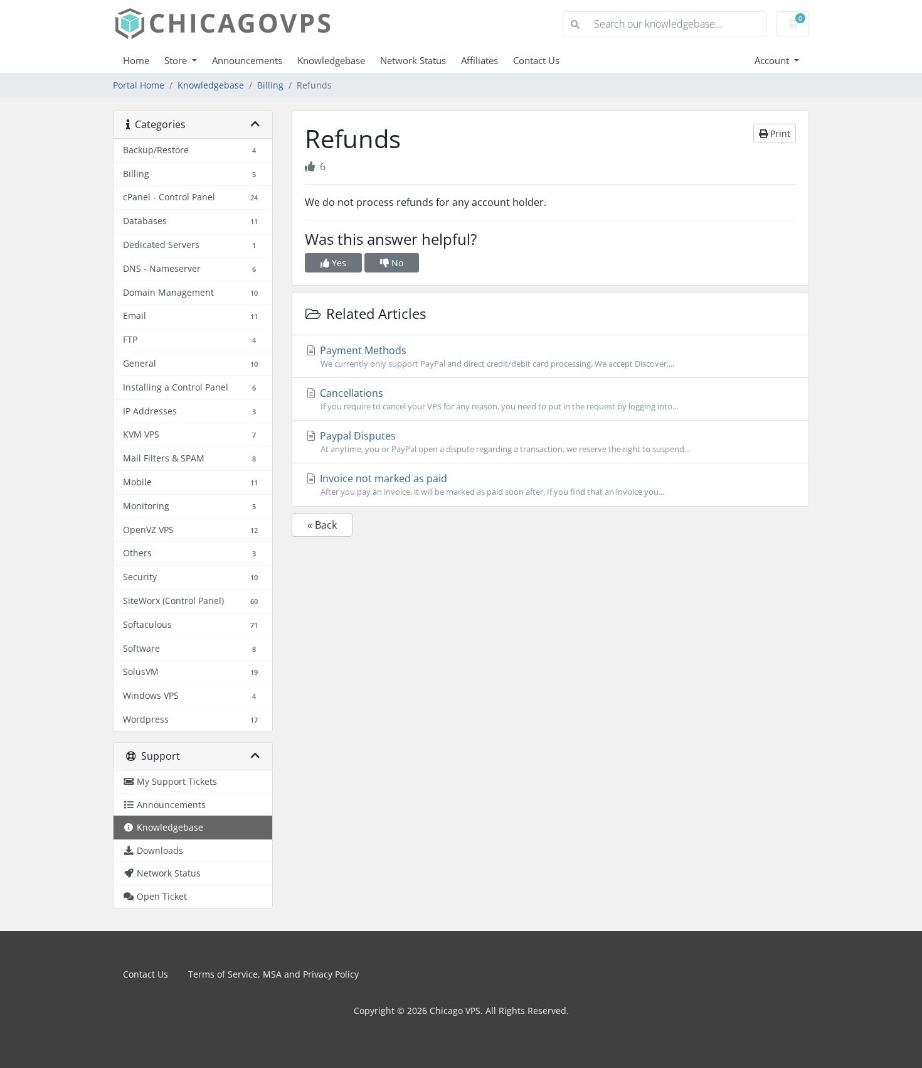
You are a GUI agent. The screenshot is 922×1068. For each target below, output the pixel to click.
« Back (322, 525)
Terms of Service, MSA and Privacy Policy (273, 974)
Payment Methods (495, 356)
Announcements (247, 60)
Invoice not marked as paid (490, 484)
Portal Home (138, 85)
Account (773, 60)
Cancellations (497, 399)
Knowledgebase (331, 60)
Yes (337, 263)
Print (779, 133)
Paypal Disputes (503, 442)
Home (136, 60)
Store (176, 60)
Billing (270, 85)
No (396, 263)
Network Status (413, 60)
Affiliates (479, 60)
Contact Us (536, 60)
